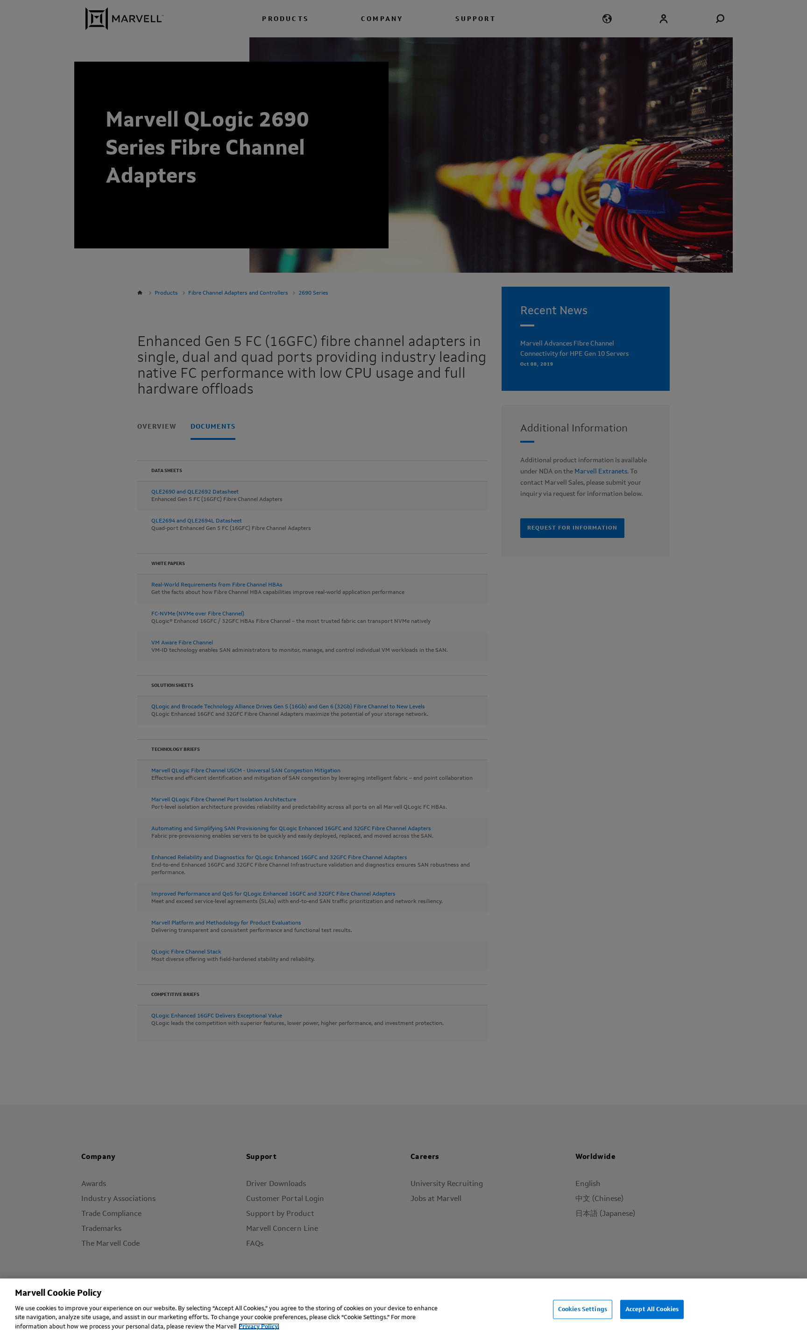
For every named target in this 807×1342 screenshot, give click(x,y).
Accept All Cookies (652, 1309)
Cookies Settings (582, 1309)
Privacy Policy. (259, 1326)
